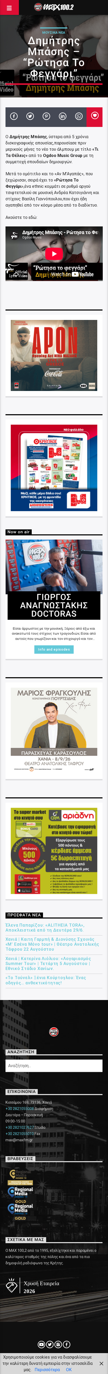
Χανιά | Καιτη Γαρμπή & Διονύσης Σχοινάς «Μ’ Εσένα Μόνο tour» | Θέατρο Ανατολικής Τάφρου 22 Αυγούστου (52, 944)
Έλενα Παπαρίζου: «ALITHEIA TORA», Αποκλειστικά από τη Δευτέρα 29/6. (45, 928)
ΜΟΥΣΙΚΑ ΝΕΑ (53, 32)
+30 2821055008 (20, 1109)
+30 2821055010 (20, 1134)
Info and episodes (54, 649)
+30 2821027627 (20, 1127)
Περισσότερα (47, 1369)
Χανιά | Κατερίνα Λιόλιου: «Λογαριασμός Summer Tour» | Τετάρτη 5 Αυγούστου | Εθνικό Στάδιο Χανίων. (48, 963)
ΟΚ (69, 1369)
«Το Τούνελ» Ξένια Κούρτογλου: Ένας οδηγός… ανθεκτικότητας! (46, 980)
